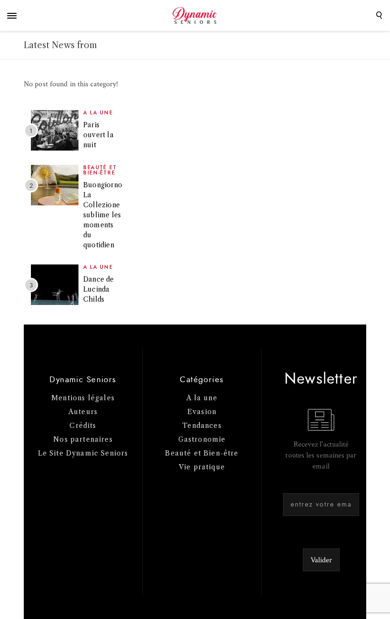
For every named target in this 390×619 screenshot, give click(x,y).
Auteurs (83, 411)
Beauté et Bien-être (100, 170)
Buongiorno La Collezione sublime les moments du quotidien (102, 215)
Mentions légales (83, 398)
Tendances (202, 425)
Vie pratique (202, 467)
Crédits (82, 425)
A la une (98, 112)
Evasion (201, 411)
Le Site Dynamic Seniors (83, 453)
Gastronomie (202, 439)
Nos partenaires (83, 439)
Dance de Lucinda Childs (98, 289)
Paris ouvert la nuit (98, 135)
